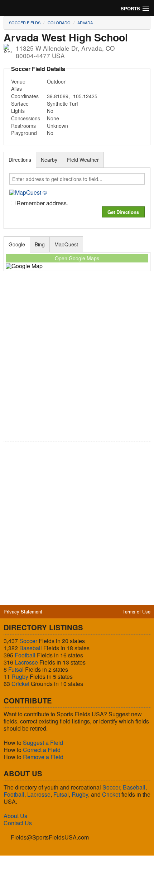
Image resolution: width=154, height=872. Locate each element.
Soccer (28, 641)
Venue (18, 81)
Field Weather (83, 159)
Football (25, 655)
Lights (18, 110)
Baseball (30, 648)
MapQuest (66, 244)
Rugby (19, 676)
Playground (24, 132)
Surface (20, 103)
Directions (20, 159)
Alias (16, 88)
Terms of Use (136, 611)
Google (17, 244)
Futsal (16, 669)
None (53, 118)
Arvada (85, 22)
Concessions (25, 118)
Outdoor (56, 81)
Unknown (57, 125)
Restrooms (23, 125)
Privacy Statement (23, 611)
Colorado (59, 22)
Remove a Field (43, 757)
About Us (15, 816)
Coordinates (25, 96)
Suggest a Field (43, 742)
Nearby (49, 159)
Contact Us (18, 823)
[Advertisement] (77, 361)
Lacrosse (26, 662)
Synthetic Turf (62, 103)
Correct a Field (42, 750)
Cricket (20, 684)
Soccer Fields (24, 22)
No (50, 110)
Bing (40, 244)
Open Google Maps (77, 258)
